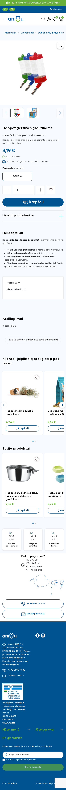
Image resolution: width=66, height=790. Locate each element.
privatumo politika (26, 760)
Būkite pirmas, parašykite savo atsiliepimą (33, 340)
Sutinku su (21, 760)
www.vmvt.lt (8, 723)
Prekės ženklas (9, 135)
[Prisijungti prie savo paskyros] (49, 19)
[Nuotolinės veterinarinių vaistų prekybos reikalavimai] (12, 691)
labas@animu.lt (36, 614)
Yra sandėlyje (13, 156)
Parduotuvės (56, 9)
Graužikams (27, 33)
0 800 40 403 (9, 716)
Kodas (32, 135)
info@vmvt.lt (9, 719)
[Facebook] (37, 635)
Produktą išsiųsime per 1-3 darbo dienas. (27, 161)
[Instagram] (43, 635)
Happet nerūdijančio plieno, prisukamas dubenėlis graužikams (22, 496)
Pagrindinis (10, 33)
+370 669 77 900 (35, 603)
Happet (22, 135)
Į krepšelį (22, 428)
